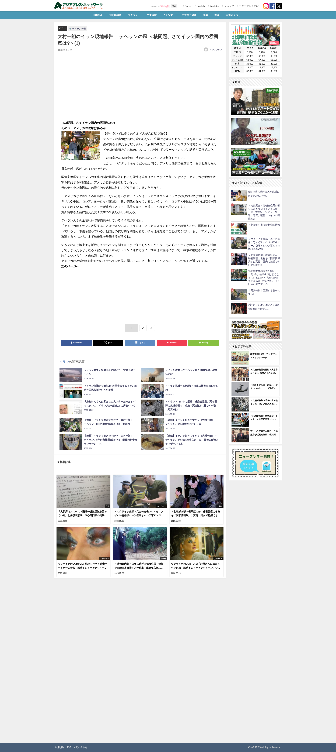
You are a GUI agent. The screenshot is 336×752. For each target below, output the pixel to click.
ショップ (228, 6)
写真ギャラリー (234, 15)
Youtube (214, 6)
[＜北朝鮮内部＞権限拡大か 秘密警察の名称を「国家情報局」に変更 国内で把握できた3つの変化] (239, 259)
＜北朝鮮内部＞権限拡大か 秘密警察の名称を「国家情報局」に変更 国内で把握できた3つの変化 (264, 260)
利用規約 (59, 747)
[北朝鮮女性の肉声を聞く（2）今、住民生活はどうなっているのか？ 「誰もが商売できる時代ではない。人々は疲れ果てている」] (239, 275)
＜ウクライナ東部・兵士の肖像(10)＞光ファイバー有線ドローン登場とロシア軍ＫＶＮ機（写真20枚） (264, 244)
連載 (205, 15)
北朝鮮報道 (115, 15)
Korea (187, 6)
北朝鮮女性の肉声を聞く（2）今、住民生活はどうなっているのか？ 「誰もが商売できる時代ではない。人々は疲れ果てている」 (264, 277)
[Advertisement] (140, 90)
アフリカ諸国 (189, 15)
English (200, 6)
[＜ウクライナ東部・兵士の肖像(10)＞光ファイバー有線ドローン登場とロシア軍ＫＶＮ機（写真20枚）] (239, 243)
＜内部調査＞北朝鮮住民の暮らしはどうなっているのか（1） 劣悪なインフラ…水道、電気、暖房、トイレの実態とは (264, 212)
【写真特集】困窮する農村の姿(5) (264, 292)
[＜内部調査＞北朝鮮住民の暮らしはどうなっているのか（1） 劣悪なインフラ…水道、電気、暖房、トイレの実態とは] (239, 209)
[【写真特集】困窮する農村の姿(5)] (239, 294)
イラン (62, 28)
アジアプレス (216, 50)
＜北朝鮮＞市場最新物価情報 (264, 225)
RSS (68, 747)
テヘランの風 (79, 29)
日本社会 (98, 15)
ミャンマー (169, 15)
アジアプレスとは (248, 6)
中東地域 (152, 15)
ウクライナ (134, 15)
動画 (217, 15)
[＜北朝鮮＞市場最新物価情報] (239, 229)
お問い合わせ (80, 747)
